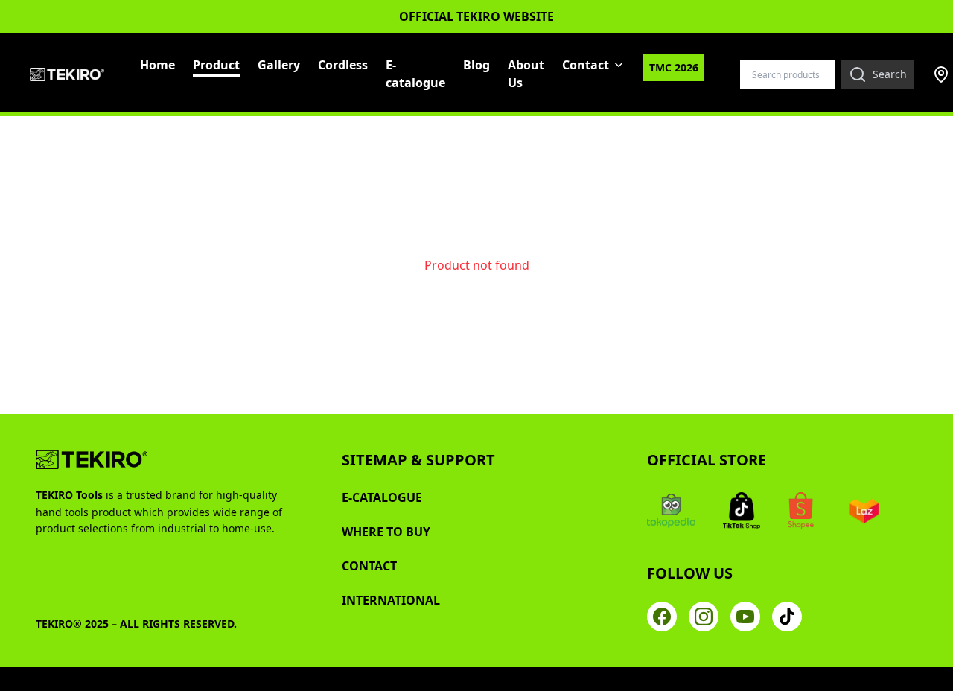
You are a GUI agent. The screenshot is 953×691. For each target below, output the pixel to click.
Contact (585, 65)
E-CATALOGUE (382, 497)
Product (216, 65)
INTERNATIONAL (391, 600)
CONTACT (369, 566)
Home (157, 65)
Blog (476, 65)
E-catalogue (415, 74)
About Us (526, 74)
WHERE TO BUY (386, 531)
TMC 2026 (673, 67)
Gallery (279, 65)
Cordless (343, 65)
